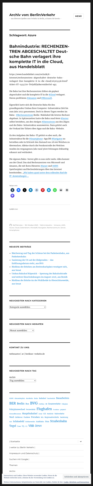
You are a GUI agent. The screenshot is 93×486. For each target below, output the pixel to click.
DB (46, 404)
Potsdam (35, 417)
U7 (26, 426)
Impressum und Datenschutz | (24, 453)
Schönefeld (18, 421)
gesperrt (63, 409)
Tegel (12, 425)
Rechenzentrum (53, 228)
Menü (78, 16)
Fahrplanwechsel (17, 409)
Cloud (17, 228)
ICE (44, 414)
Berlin (20, 403)
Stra (47, 421)
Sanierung (64, 417)
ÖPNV (38, 425)
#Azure (44, 166)
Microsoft (34, 228)
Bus (27, 404)
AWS (63, 225)
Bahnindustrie (46, 225)
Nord (11, 417)
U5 (23, 426)
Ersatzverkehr (54, 404)
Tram (19, 426)
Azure (11, 228)
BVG (34, 403)
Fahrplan (65, 404)
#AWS (55, 166)
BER (12, 403)
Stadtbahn (40, 422)
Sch (10, 422)
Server (63, 228)
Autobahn (29, 398)
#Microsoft (46, 98)
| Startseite (14, 441)
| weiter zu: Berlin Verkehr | (22, 447)
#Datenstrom (48, 122)
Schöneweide (30, 422)
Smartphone (14, 230)
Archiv (12, 377)
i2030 (40, 414)
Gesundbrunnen (15, 414)
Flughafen (44, 409)
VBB (31, 425)
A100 (11, 398)
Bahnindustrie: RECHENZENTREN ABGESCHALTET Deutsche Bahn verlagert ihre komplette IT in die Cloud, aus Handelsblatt (39, 56)
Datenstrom (25, 228)
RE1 (42, 417)
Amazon (57, 225)
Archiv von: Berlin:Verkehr (32, 15)
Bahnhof (42, 398)
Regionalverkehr (52, 417)
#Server (64, 118)
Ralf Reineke (18, 225)
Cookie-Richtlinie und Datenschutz (76, 482)
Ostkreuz (19, 417)
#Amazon (31, 98)
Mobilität (50, 414)
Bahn (36, 398)
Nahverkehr (59, 414)
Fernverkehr (30, 409)
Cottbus (41, 404)
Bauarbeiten (62, 398)
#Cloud (52, 94)
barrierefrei (51, 398)
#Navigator (56, 138)
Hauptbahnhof (29, 413)
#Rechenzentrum (24, 115)
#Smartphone (36, 138)
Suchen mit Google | (19, 459)
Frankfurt (56, 409)
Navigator (42, 228)
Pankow (27, 417)
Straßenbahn (58, 421)
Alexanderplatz (20, 398)
